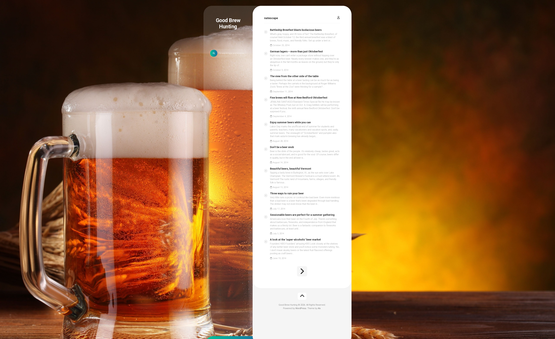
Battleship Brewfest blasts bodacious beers (296, 29)
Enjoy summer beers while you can (290, 122)
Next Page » (302, 271)
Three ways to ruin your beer (287, 193)
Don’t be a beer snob (282, 147)
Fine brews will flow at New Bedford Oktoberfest (298, 97)
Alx (319, 308)
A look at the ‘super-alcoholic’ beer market (295, 239)
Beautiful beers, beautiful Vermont (290, 168)
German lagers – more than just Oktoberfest (296, 51)
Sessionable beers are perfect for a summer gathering (302, 214)
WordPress (300, 308)
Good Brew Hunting (228, 23)
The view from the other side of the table (294, 76)
